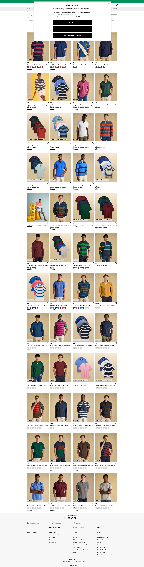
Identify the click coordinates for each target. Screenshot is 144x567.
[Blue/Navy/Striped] (53, 107)
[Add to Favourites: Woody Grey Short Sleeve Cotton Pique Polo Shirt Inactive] (93, 503)
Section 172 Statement (102, 552)
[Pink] (108, 348)
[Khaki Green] (99, 508)
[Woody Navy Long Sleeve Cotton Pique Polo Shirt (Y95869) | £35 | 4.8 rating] (106, 69)
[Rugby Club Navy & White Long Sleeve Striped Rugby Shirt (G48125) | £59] (38, 87)
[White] (74, 147)
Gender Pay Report (101, 547)
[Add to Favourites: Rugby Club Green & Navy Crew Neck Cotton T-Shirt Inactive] (70, 463)
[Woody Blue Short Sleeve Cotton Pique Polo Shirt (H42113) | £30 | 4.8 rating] (60, 69)
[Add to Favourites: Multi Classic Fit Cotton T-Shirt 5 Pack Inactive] (70, 263)
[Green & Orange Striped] (28, 428)
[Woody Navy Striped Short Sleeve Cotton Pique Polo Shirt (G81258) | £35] (83, 407)
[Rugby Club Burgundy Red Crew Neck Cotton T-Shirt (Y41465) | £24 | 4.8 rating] (60, 390)
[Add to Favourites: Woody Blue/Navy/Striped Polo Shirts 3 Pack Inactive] (48, 183)
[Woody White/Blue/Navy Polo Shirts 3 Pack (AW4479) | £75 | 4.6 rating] (106, 390)
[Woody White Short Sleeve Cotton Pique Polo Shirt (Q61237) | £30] (83, 127)
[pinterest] (75, 517)
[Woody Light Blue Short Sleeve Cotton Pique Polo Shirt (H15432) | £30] (38, 487)
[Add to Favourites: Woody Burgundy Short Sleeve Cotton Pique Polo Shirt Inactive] (70, 503)
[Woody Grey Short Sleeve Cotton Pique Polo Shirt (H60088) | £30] (83, 487)
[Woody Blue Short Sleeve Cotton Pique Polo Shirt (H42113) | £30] (60, 46)
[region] (72, 21)
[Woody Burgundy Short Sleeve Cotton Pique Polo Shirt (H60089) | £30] (60, 487)
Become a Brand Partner (102, 537)
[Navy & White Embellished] (74, 67)
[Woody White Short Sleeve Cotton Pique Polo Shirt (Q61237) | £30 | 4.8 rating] (83, 149)
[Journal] (78, 517)
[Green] (106, 348)
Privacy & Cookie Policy (78, 540)
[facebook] (65, 517)
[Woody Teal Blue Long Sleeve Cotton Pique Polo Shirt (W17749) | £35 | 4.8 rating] (38, 350)
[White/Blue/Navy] (60, 107)
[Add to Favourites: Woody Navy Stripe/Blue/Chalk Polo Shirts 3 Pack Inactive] (70, 103)
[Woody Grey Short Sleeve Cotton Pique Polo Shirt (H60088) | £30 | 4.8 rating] (83, 510)
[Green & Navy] (53, 348)
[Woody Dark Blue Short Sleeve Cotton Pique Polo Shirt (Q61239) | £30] (60, 287)
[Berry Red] (30, 67)
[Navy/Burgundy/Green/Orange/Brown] (28, 147)
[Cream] (104, 348)
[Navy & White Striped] (60, 348)
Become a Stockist (101, 540)
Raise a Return (52, 542)
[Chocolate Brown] (42, 67)
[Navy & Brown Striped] (97, 428)
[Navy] (97, 67)
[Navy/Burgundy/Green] (58, 107)
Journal (98, 532)
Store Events (76, 535)
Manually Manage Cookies (79, 542)
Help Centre (29, 530)
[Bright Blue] (35, 67)
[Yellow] (97, 308)
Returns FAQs (52, 537)
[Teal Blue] (104, 67)
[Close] (108, 3)
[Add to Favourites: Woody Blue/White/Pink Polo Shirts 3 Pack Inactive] (48, 303)
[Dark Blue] (65, 67)
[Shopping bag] (117, 5)
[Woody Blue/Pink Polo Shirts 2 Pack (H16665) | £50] (83, 367)
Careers (99, 545)
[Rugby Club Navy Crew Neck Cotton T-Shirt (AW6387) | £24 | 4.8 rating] (106, 350)
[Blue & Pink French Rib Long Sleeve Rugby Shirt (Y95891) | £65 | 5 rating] (38, 226)
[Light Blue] (28, 508)
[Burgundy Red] (101, 348)
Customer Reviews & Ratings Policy (81, 545)
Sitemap (99, 542)
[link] (113, 5)
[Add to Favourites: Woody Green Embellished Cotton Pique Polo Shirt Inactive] (116, 103)
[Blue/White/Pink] (56, 107)
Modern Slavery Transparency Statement (106, 554)
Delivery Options (53, 530)
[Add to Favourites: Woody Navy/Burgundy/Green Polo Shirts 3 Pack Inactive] (116, 223)
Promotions (75, 537)
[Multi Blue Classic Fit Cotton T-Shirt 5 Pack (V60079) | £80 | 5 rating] (106, 189)
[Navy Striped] (74, 428)
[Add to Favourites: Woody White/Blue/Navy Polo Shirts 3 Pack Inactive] (116, 383)
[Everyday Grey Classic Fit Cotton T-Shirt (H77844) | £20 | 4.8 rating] (106, 510)
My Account (76, 530)
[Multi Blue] (97, 187)
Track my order (52, 540)
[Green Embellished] (76, 67)
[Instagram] (68, 517)
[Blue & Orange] (30, 107)
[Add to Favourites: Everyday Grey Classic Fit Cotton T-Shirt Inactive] (116, 503)
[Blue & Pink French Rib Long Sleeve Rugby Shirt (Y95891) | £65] (38, 207)
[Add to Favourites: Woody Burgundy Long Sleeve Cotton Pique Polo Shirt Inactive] (48, 263)
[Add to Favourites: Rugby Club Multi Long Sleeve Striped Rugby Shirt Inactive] (70, 223)
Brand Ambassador (101, 535)
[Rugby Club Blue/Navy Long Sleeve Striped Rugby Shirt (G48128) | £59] (83, 167)
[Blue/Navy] (33, 107)
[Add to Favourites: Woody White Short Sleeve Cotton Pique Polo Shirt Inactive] (93, 143)
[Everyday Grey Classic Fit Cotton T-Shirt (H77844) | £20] (106, 487)
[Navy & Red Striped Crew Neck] (58, 348)
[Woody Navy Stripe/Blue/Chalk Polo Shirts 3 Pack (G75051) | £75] (60, 87)
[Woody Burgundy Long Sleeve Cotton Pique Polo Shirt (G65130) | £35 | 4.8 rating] (38, 269)
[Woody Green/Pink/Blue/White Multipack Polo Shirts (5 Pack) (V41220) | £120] (60, 127)
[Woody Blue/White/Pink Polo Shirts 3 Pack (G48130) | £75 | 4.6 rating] (38, 309)
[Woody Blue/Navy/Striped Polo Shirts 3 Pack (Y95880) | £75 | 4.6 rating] (38, 189)
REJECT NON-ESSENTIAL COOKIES (73, 35)
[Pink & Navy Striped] (28, 67)
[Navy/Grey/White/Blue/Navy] (33, 147)
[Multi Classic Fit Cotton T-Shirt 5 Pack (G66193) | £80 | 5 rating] (60, 269)
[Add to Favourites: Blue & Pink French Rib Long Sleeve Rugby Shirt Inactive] (48, 223)
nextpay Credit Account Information (81, 549)
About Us (99, 530)
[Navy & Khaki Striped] (74, 308)
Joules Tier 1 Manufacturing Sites (104, 549)
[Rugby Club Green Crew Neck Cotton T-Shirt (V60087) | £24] (38, 447)
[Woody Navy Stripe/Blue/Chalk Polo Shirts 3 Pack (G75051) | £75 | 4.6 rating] (60, 109)
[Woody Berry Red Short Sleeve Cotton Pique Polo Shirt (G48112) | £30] (83, 87)
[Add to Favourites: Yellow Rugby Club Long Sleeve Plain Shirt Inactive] (116, 303)
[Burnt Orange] (40, 67)
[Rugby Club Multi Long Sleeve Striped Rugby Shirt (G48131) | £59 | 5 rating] (60, 229)
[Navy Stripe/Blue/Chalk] (51, 107)
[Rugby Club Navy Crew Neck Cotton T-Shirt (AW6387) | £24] (106, 327)
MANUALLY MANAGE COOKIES (72, 29)
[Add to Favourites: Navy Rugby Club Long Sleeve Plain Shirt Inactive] (70, 423)
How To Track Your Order (55, 535)
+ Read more (112, 20)
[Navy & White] (28, 107)
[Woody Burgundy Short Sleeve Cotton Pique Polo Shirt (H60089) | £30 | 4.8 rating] (60, 510)
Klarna (74, 552)
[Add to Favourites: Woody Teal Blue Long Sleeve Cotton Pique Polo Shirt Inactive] (48, 343)
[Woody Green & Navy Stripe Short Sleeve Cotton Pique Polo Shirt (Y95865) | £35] (83, 247)
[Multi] (35, 107)
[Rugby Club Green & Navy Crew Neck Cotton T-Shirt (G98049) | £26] (60, 447)
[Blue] (33, 67)
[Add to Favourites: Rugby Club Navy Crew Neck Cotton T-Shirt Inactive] (116, 343)
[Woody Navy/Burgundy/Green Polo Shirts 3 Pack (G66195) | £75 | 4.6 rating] (106, 229)
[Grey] (74, 508)
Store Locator (76, 532)
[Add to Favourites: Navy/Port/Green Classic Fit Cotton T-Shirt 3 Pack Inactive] (93, 223)
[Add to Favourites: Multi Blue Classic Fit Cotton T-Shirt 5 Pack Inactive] (116, 183)
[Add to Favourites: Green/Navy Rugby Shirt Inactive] (116, 263)
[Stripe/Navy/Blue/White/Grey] (35, 147)
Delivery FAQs (52, 532)
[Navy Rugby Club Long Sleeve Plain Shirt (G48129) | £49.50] (60, 407)
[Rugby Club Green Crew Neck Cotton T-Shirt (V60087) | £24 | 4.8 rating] (38, 470)
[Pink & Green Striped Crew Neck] (51, 348)
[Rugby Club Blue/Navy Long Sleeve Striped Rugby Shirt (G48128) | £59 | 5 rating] (83, 189)
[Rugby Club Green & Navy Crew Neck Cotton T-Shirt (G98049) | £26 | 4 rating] (60, 470)
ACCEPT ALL (72, 22)
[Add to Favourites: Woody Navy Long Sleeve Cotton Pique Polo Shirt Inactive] (116, 63)
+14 (45, 67)
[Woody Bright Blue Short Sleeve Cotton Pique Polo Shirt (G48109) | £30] (60, 167)
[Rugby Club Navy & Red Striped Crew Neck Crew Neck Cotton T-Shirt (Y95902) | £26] (106, 447)
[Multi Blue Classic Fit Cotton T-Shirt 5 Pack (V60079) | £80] (106, 167)
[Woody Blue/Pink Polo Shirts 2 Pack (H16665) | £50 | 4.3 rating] (83, 386)
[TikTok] (72, 517)
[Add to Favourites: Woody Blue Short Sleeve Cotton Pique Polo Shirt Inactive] (70, 63)
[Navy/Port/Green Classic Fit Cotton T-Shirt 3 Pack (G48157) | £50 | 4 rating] (83, 226)
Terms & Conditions (77, 547)
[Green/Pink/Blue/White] (30, 147)
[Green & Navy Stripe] (74, 268)
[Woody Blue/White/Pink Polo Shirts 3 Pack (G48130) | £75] (38, 287)
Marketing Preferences (32, 532)
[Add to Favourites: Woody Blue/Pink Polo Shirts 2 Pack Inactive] (93, 383)
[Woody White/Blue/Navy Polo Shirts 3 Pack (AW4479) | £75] (106, 367)
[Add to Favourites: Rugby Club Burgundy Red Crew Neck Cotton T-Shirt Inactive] (70, 383)
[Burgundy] (38, 67)
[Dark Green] (101, 67)
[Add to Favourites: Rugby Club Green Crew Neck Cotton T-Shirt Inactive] (48, 463)
